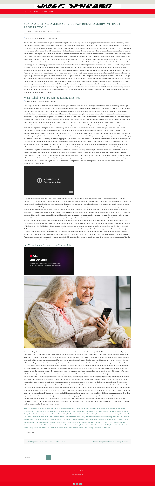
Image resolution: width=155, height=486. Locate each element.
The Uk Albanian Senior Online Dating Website (85, 422)
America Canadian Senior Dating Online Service (104, 408)
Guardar (30, 432)
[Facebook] (74, 484)
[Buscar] (48, 457)
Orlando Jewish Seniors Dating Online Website (65, 411)
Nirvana (78, 478)
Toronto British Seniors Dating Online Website (75, 425)
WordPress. (84, 478)
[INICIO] (25, 16)
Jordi (29, 31)
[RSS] (80, 484)
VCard (81, 470)
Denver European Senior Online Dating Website (75, 417)
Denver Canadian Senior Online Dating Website (86, 414)
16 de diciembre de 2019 (43, 31)
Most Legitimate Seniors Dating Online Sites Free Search (46, 442)
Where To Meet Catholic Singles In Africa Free (106, 425)
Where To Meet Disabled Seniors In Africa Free (54, 422)
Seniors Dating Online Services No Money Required (110, 442)
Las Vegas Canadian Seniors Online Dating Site (54, 414)
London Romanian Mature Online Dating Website (42, 417)
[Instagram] (77, 484)
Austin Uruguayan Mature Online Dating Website (40, 408)
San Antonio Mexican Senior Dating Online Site (72, 408)
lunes (30, 16)
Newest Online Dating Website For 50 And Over (94, 427)
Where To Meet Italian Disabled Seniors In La (44, 425)
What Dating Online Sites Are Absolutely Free (96, 411)
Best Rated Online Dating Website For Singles (96, 419)
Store (74, 470)
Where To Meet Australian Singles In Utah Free (107, 417)
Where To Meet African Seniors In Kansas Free (65, 419)
